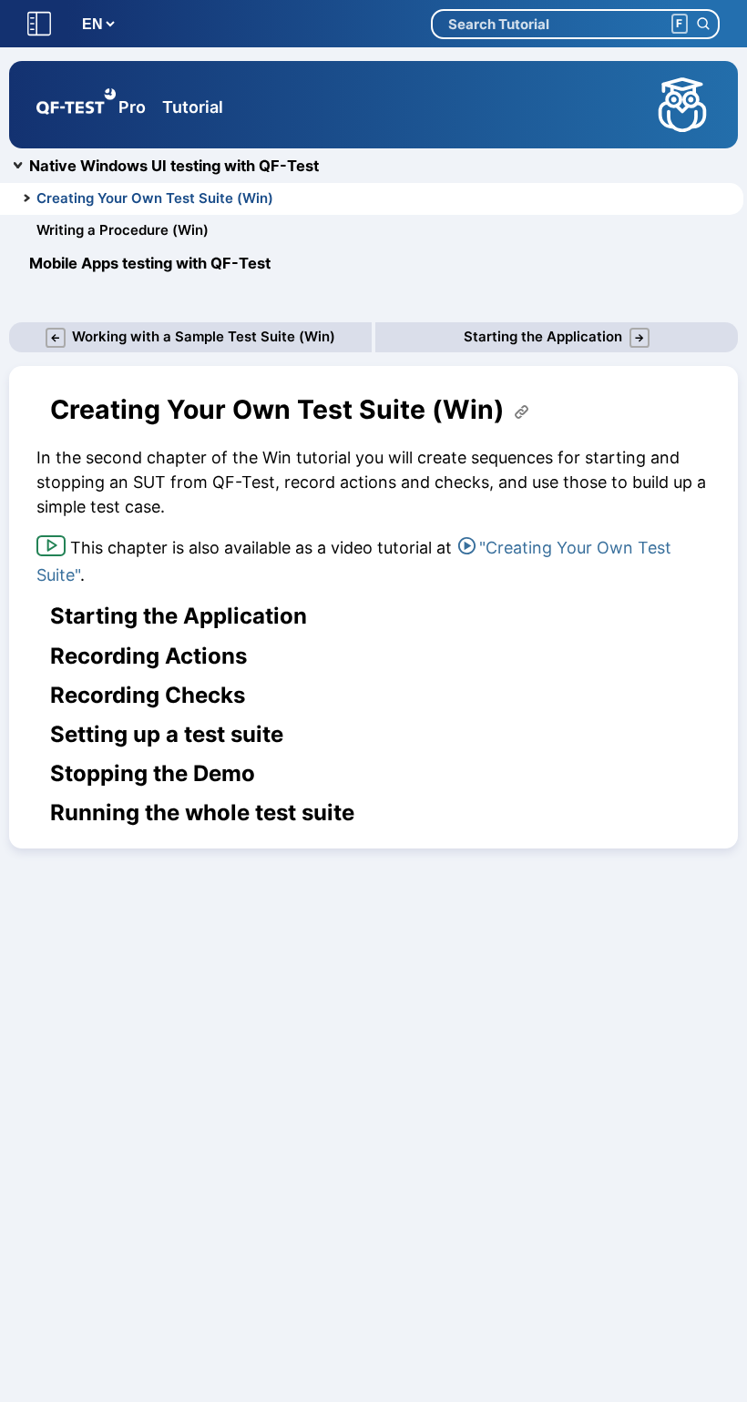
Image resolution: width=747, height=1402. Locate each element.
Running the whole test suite (202, 813)
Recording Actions (148, 656)
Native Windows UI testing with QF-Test (174, 166)
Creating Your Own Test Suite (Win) (154, 198)
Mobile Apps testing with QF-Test (150, 263)
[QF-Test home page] (76, 104)
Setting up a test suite (166, 734)
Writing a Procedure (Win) (122, 230)
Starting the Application (178, 616)
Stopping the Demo (152, 774)
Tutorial (192, 107)
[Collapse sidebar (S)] (39, 24)
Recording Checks (147, 695)
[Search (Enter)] (703, 24)
